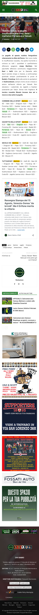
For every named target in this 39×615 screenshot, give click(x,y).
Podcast (19, 607)
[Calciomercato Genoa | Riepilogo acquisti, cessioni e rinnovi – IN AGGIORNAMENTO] (7, 320)
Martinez (15, 245)
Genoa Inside (10, 14)
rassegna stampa (7, 247)
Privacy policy (14, 583)
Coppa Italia (31, 605)
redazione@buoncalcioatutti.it (23, 597)
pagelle (22, 245)
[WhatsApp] (13, 50)
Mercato (4, 605)
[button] (3, 10)
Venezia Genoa (18, 247)
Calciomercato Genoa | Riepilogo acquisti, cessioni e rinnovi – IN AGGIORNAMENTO (24, 320)
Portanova (28, 245)
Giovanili (30, 603)
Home (2, 14)
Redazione (6, 39)
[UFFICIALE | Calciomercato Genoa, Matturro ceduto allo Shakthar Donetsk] (7, 301)
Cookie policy (24, 583)
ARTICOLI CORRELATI (10, 293)
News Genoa (8, 603)
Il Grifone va (6, 256)
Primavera (23, 603)
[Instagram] (19, 284)
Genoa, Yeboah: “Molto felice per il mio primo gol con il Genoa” (28, 258)
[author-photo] (19, 277)
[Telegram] (32, 50)
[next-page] (6, 327)
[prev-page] (3, 327)
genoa (9, 245)
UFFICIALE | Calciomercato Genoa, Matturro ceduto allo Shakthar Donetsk (24, 301)
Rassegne (11, 605)
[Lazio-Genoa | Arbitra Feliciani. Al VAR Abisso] (7, 310)
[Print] (27, 50)
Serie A (24, 605)
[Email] (22, 50)
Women (18, 605)
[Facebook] (4, 50)
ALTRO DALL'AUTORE (25, 293)
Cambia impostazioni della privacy (19, 587)
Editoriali (16, 603)
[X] (9, 50)
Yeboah (26, 247)
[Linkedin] (18, 50)
